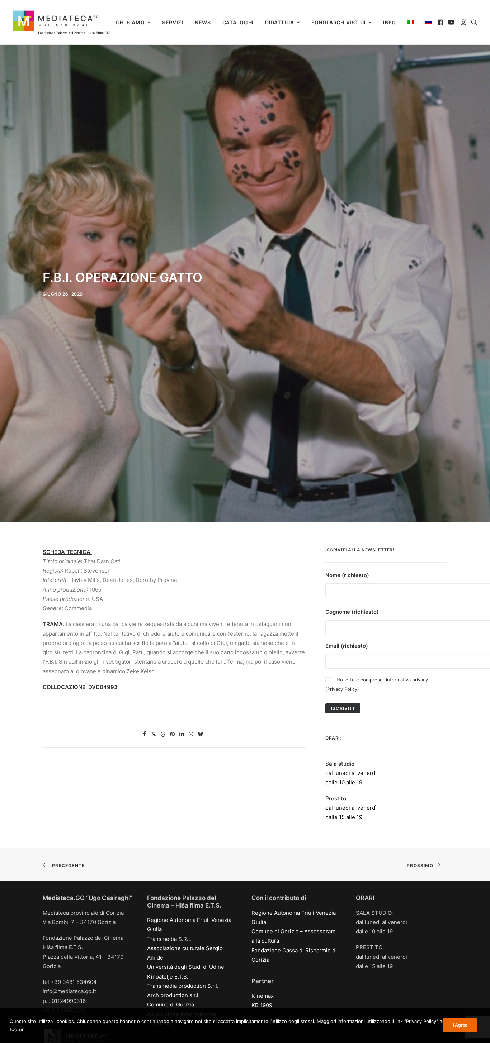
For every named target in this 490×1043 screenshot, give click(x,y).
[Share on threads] (163, 734)
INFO (389, 22)
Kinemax (262, 995)
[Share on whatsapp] (191, 734)
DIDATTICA (279, 22)
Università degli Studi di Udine (185, 966)
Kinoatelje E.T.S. (167, 976)
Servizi (172, 22)
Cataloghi (238, 22)
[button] (441, 22)
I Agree (460, 1025)
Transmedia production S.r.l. (182, 985)
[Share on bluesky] (200, 734)
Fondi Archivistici (338, 22)
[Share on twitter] (154, 734)
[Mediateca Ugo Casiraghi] (62, 22)
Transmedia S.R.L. (170, 939)
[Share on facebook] (144, 734)
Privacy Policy (342, 689)
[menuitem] (133, 22)
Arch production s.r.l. (173, 995)
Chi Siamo (130, 22)
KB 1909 (261, 1005)
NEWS (203, 22)
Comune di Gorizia (170, 1004)
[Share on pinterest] (172, 734)
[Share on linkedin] (182, 734)
